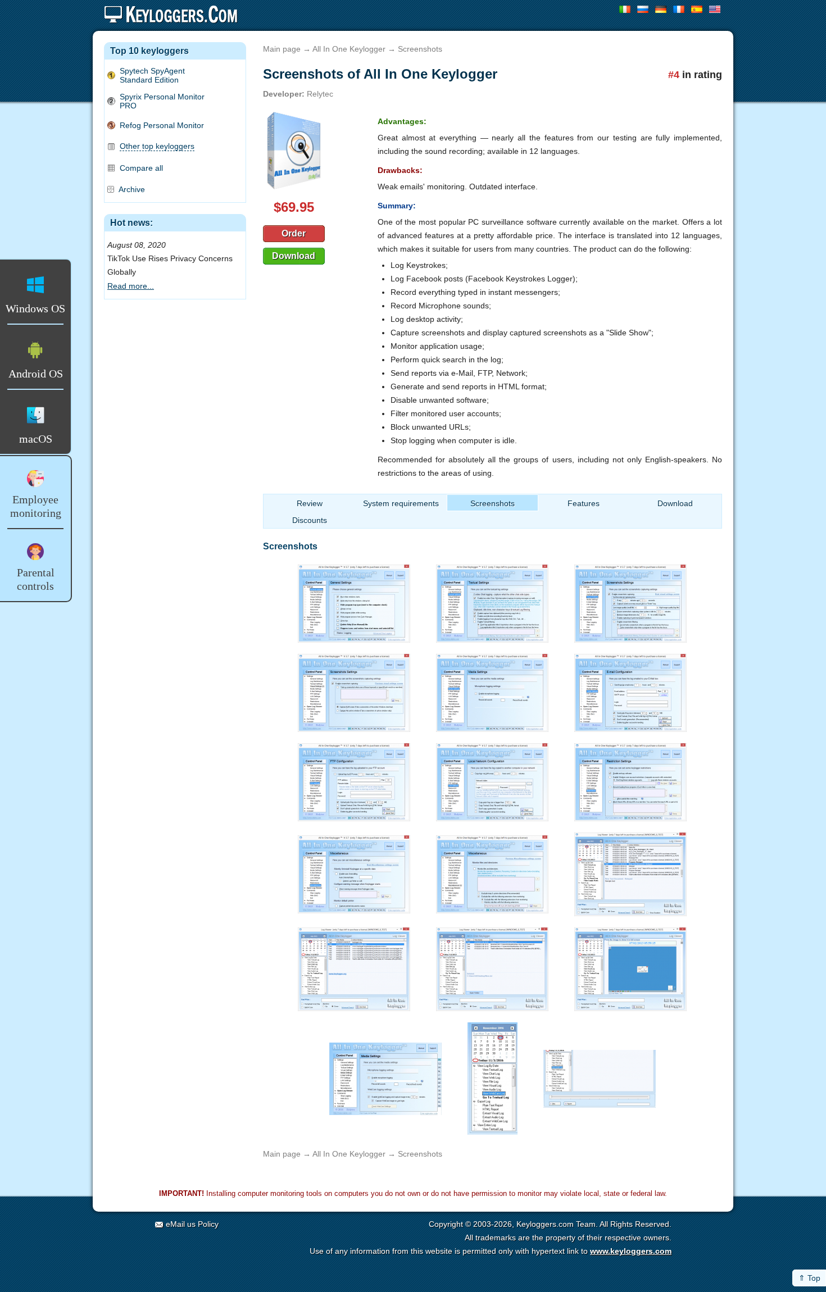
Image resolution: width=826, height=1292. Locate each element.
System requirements (401, 503)
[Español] (697, 9)
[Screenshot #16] (385, 1075)
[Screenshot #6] (630, 689)
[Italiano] (625, 9)
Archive (132, 189)
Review (310, 503)
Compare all (141, 167)
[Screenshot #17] (492, 1075)
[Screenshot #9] (630, 779)
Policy (208, 1224)
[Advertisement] (175, 367)
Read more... (130, 285)
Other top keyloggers (157, 146)
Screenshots (492, 503)
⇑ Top (809, 1277)
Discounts (309, 520)
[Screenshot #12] (630, 871)
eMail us (181, 1224)
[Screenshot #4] (354, 689)
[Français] (679, 9)
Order (294, 233)
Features (584, 503)
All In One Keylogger (348, 48)
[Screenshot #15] (630, 966)
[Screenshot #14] (492, 966)
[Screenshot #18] (600, 1075)
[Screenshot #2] (492, 600)
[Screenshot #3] (630, 600)
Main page (282, 48)
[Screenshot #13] (354, 966)
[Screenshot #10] (354, 871)
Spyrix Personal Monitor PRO (162, 101)
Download (293, 256)
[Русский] (643, 9)
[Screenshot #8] (492, 779)
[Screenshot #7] (354, 779)
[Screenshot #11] (492, 871)
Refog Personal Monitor (162, 125)
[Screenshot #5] (492, 689)
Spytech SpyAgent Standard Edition (152, 75)
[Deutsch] (661, 9)
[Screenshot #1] (354, 600)
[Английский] (715, 9)
